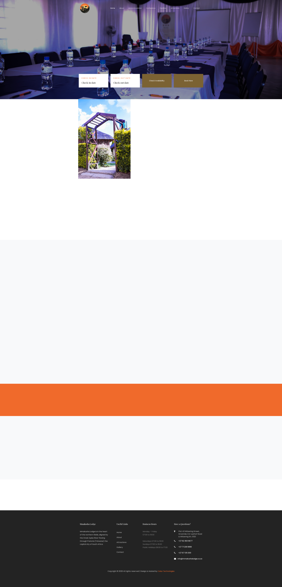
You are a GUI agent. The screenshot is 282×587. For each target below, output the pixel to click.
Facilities (163, 8)
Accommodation (135, 8)
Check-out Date (121, 78)
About (121, 8)
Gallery (186, 8)
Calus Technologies (166, 571)
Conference (150, 8)
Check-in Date (88, 78)
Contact (196, 8)
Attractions (175, 8)
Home (112, 8)
